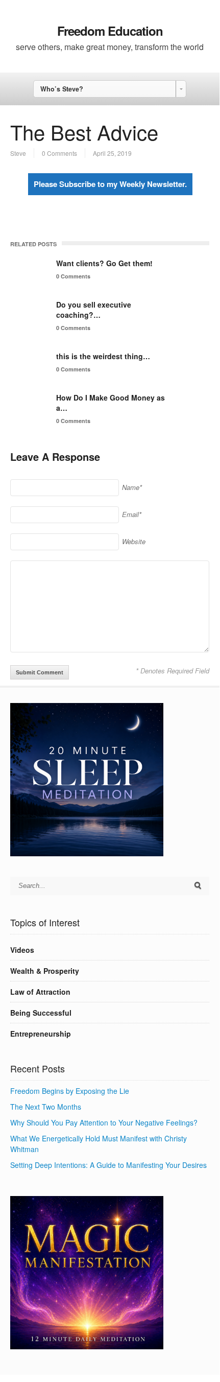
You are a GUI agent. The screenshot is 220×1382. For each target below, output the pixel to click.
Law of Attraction (40, 992)
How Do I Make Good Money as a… (110, 402)
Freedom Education (110, 30)
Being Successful (40, 1013)
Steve (18, 153)
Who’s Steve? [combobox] (61, 88)
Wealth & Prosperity (44, 971)
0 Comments (59, 153)
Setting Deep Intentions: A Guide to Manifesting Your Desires (108, 1165)
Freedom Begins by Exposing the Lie (69, 1091)
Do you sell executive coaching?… (93, 309)
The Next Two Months (45, 1107)
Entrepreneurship (40, 1033)
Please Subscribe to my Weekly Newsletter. (110, 184)
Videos (22, 950)
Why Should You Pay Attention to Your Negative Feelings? (104, 1122)
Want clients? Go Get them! (104, 263)
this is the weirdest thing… (103, 356)
